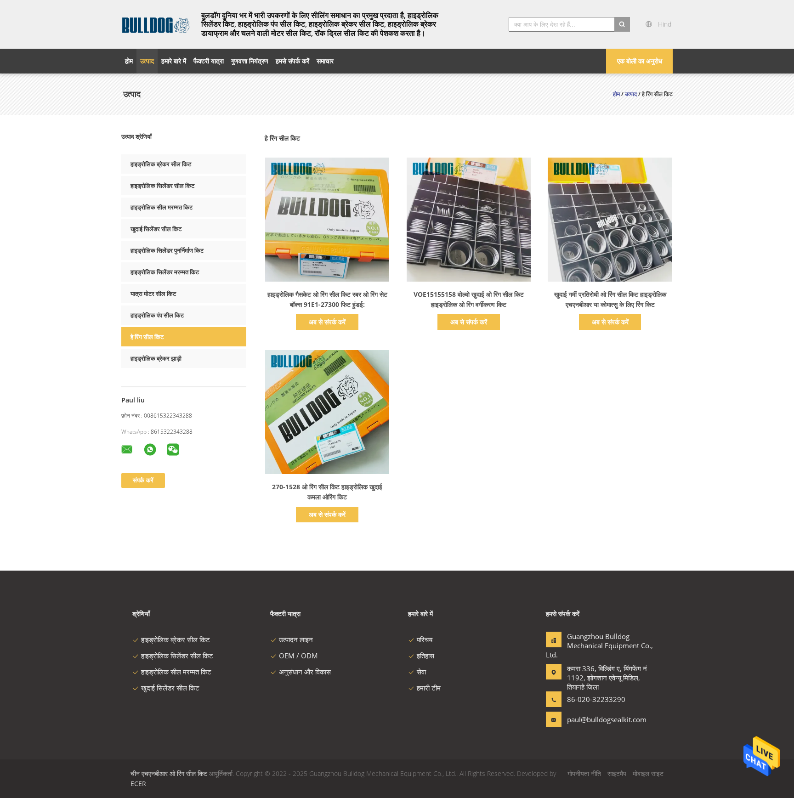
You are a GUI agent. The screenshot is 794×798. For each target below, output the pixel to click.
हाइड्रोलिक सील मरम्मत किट (161, 207)
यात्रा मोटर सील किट (153, 293)
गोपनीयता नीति (584, 773)
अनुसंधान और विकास (305, 671)
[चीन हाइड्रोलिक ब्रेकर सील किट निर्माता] (155, 24)
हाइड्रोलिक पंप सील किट (157, 315)
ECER (138, 783)
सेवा (421, 671)
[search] (622, 24)
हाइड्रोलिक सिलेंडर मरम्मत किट (164, 272)
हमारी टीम (429, 687)
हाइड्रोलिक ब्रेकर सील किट (160, 164)
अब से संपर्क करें (327, 321)
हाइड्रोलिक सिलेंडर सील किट (162, 185)
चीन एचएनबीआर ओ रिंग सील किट (168, 773)
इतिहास (425, 655)
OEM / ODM (298, 655)
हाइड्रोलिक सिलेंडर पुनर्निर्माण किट (167, 250)
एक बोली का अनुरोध (639, 61)
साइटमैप (616, 773)
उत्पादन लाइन (296, 639)
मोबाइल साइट (648, 773)
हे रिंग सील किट (147, 337)
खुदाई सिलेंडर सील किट (155, 229)
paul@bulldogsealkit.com (596, 719)
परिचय (424, 639)
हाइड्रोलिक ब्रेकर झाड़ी (155, 358)
